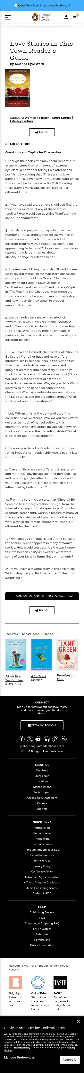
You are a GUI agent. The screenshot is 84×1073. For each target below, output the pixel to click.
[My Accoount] (66, 17)
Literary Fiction (21, 121)
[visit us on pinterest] (55, 739)
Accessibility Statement (42, 798)
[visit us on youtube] (38, 739)
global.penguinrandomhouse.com (42, 746)
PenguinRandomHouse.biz (42, 850)
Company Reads (42, 844)
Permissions (42, 940)
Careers (42, 803)
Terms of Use (42, 861)
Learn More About (42, 597)
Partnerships (42, 828)
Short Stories (61, 118)
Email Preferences (42, 855)
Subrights (42, 934)
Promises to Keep (65, 677)
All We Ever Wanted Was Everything (14, 680)
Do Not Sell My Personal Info (42, 877)
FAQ (42, 918)
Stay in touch (43, 725)
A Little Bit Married (38, 678)
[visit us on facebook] (22, 739)
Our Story (42, 770)
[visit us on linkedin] (47, 739)
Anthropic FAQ (42, 893)
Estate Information (42, 945)
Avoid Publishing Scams (42, 888)
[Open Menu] (8, 17)
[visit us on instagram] (64, 739)
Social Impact (42, 792)
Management (42, 787)
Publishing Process (42, 912)
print (43, 132)
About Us (42, 765)
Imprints (42, 809)
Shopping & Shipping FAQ (42, 923)
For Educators (42, 929)
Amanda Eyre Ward (29, 64)
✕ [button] (78, 1022)
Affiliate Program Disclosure (42, 882)
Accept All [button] (70, 1060)
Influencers (42, 839)
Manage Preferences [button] (19, 1057)
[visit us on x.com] (30, 739)
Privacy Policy (42, 866)
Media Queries (42, 833)
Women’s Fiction (37, 118)
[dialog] (42, 1044)
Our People (42, 776)
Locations (42, 781)
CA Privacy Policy (42, 871)
